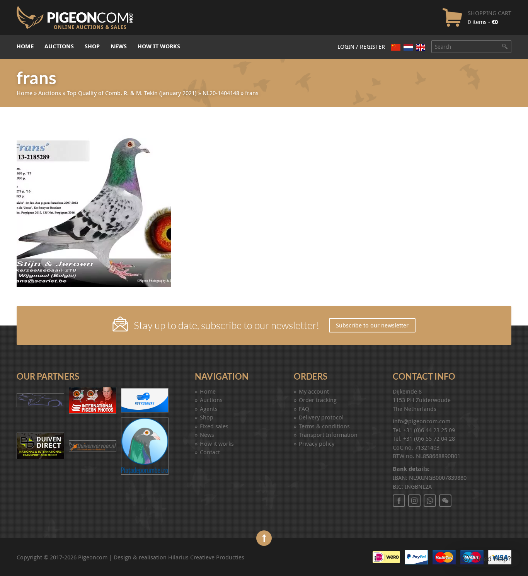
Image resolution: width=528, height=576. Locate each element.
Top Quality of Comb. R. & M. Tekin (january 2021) (132, 93)
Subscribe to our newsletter (372, 325)
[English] (420, 47)
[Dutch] (408, 47)
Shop (92, 46)
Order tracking (318, 400)
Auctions (59, 46)
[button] (485, 559)
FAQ (304, 408)
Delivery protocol (321, 417)
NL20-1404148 (221, 93)
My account (314, 391)
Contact (210, 452)
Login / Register (361, 46)
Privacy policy (316, 443)
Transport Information (328, 434)
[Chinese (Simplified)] (396, 47)
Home (25, 46)
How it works (159, 46)
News (119, 46)
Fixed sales (214, 426)
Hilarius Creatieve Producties (206, 557)
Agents (209, 408)
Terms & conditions (324, 426)
